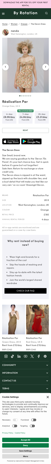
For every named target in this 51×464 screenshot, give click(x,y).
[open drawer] (3, 13)
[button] (25, 365)
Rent (25, 130)
